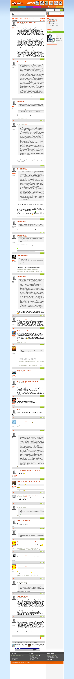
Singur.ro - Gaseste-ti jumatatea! (52, 657)
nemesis (13, 260)
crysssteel (13, 335)
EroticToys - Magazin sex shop (52, 656)
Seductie (22, 9)
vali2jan (13, 403)
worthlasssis (51, 19)
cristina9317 (51, 25)
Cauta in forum (42, 18)
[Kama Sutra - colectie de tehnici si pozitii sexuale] (51, 3)
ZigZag (13, 546)
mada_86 (13, 623)
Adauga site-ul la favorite (33, 657)
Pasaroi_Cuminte (15, 351)
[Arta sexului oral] (56, 3)
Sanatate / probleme (38, 9)
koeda (13, 27)
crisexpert (13, 558)
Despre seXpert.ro (32, 656)
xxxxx (26, 236)
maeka (13, 322)
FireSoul (13, 127)
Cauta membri (14, 659)
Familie (33, 9)
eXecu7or (13, 386)
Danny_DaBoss (14, 475)
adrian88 (26, 496)
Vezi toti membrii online (15, 658)
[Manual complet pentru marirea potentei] (37, 3)
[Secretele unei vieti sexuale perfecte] (46, 3)
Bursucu (13, 424)
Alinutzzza (13, 173)
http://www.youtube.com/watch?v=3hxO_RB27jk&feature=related (27, 358)
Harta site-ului (32, 659)
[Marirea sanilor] (60, 3)
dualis (13, 106)
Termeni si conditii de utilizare (34, 658)
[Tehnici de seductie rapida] (42, 3)
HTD (39, 655)
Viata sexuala (28, 9)
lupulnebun (14, 486)
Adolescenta (18, 9)
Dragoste (13, 9)
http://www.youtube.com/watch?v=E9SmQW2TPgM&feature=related (27, 359)
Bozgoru (13, 375)
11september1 (51, 21)
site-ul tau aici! (49, 659)
